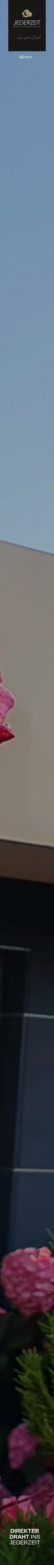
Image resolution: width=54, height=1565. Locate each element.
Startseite (27, 67)
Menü (28, 56)
